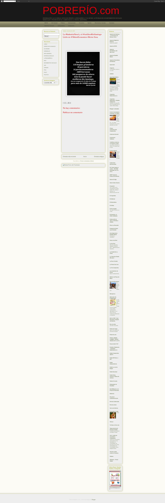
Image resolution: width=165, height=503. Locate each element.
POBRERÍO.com (81, 10)
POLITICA (46, 74)
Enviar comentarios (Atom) (87, 161)
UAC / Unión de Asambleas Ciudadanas (113, 437)
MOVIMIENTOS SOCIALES (50, 63)
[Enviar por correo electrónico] (64, 103)
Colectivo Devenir (114, 134)
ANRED (112, 73)
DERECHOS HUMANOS (50, 46)
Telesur (111, 421)
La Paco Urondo (114, 261)
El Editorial (112, 199)
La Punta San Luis (114, 264)
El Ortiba (112, 205)
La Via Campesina (114, 267)
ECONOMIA (47, 48)
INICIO (46, 23)
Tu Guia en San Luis (114, 425)
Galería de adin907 (114, 43)
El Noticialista (113, 202)
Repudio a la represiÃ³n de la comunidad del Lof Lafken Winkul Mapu (115, 104)
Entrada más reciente (69, 156)
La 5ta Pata (112, 243)
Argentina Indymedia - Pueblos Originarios (115, 100)
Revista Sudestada (114, 401)
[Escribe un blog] (65, 103)
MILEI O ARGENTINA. (114, 273)
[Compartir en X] (67, 103)
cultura (45, 44)
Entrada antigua (99, 156)
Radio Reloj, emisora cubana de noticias (114, 376)
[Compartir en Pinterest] (70, 103)
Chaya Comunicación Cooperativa (113, 130)
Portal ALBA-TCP (114, 344)
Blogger (93, 499)
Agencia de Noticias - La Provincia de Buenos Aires (115, 36)
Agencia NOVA (113, 46)
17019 (117, 412)
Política (63, 23)
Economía (81, 23)
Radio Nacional (113, 371)
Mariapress (112, 293)
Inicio (85, 156)
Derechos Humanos (49, 25)
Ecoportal (112, 186)
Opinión (89, 23)
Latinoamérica (61, 25)
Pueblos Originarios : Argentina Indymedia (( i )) (114, 349)
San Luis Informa (114, 408)
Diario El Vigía (113, 179)
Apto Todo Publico (114, 77)
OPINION (46, 67)
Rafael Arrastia (113, 381)
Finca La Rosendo (114, 225)
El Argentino (113, 195)
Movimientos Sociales (100, 23)
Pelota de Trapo (113, 328)
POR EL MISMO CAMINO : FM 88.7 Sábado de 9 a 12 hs (115, 339)
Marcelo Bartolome (114, 281)
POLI (45, 70)
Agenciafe (112, 64)
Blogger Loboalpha (114, 108)
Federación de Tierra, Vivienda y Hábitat (114, 221)
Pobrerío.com (113, 334)
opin (45, 65)
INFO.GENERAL (48, 53)
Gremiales (111, 23)
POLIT (45, 72)
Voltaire (111, 456)
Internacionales (72, 23)
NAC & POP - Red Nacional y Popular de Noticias (114, 320)
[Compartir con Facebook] (68, 103)
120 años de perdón (114, 325)
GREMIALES (47, 51)
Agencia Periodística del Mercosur (113, 51)
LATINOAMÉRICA (48, 58)
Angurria (112, 68)
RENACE (112, 393)
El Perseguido (113, 208)
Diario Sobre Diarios (115, 182)
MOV (45, 60)
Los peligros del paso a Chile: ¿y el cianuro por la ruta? (114, 146)
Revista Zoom (113, 404)
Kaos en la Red (113, 240)
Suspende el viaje (114, 411)
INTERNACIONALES (49, 56)
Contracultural (113, 150)
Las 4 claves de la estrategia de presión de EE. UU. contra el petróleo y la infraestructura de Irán (114, 190)
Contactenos (71, 25)
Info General (54, 23)
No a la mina (113, 324)
